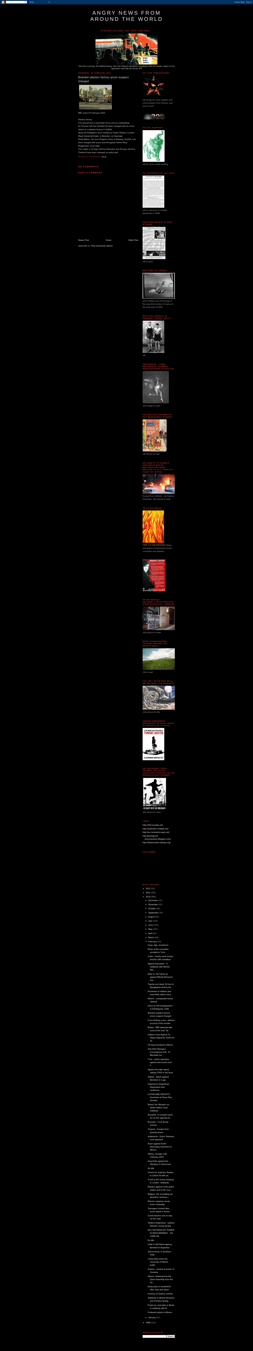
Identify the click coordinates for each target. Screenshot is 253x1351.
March (151, 937)
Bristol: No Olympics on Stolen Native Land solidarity (158, 1107)
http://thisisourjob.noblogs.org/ (157, 842)
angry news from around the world (126, 16)
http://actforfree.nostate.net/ (155, 828)
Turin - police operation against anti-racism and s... (160, 1062)
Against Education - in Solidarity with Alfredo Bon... (159, 966)
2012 (148, 888)
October (152, 908)
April (150, 933)
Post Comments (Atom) (102, 246)
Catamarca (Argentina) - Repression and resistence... (159, 1087)
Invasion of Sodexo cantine (160, 1294)
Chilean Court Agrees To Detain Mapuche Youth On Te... (161, 1037)
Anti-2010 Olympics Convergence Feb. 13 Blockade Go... (159, 1052)
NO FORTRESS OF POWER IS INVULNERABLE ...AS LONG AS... (161, 1233)
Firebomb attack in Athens (160, 1312)
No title (151, 1168)
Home (108, 240)
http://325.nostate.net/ (153, 825)
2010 (148, 896)
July (150, 921)
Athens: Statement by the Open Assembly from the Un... (160, 1279)
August (151, 917)
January (152, 1317)
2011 (148, 892)
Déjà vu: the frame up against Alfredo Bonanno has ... (160, 977)
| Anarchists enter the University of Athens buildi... (158, 1262)
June (150, 925)
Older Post (133, 240)
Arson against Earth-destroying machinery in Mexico (160, 1146)
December (153, 900)
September (153, 912)
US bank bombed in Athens (160, 1045)
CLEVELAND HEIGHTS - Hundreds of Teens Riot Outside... (160, 1097)
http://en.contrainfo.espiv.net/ (156, 832)
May (150, 929)
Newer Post (83, 240)
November (153, 904)
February (152, 941)
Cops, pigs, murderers (158, 945)
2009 (148, 1322)
